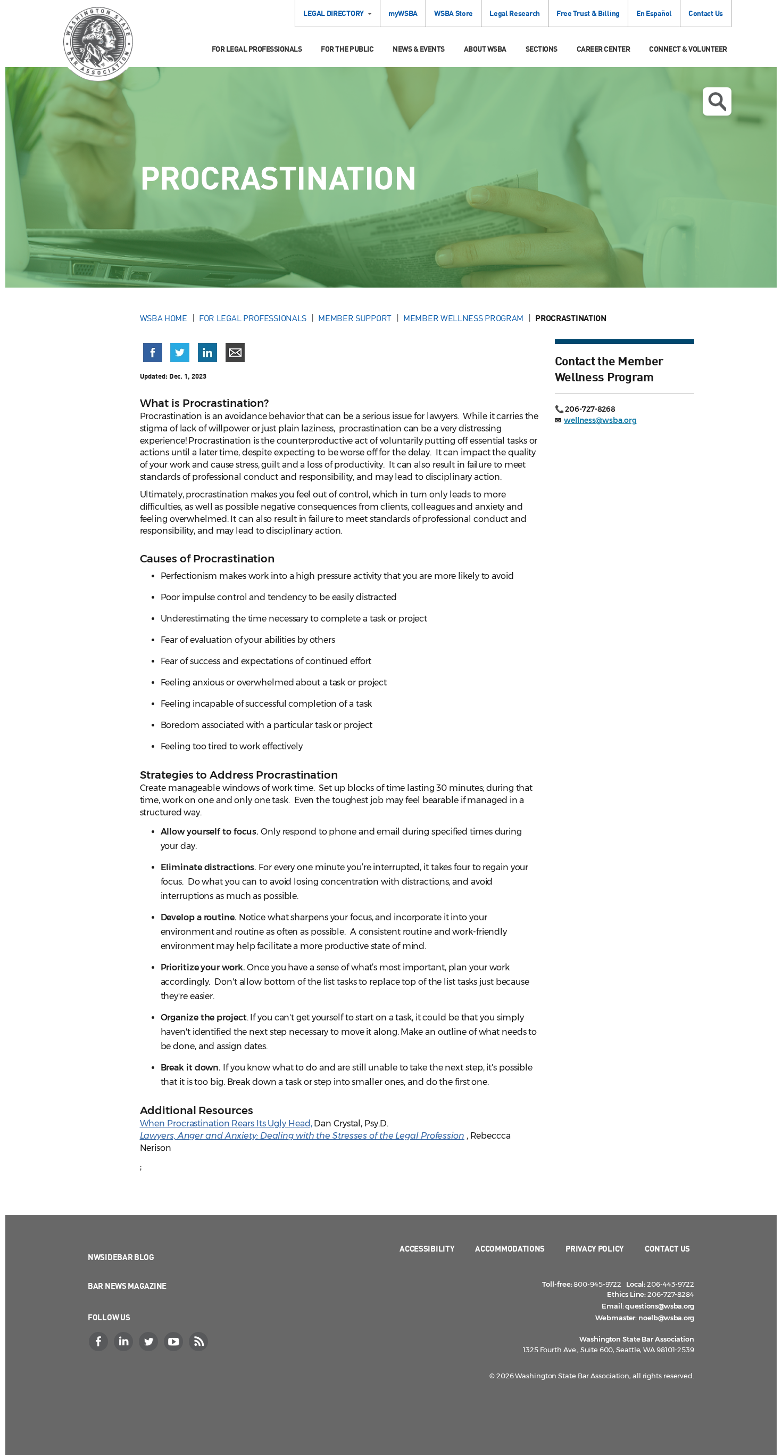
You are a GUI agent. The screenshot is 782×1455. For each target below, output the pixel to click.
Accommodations (510, 1248)
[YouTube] (174, 1341)
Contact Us (705, 13)
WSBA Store (453, 13)
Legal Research (514, 13)
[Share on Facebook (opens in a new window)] (152, 352)
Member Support (355, 318)
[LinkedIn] (124, 1341)
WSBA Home (163, 318)
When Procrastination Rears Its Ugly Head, (226, 1123)
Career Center (603, 48)
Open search (717, 101)
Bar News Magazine (127, 1285)
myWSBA (403, 13)
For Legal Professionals (257, 48)
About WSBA (485, 48)
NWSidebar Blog (121, 1257)
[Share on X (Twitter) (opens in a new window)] (180, 352)
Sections (542, 48)
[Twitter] (149, 1341)
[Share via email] (235, 352)
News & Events (419, 48)
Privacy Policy (594, 1248)
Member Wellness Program (463, 318)
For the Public (347, 48)
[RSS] (199, 1341)
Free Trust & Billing (588, 13)
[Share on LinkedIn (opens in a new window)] (207, 352)
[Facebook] (99, 1341)
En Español (654, 13)
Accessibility (427, 1248)
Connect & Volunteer (688, 48)
